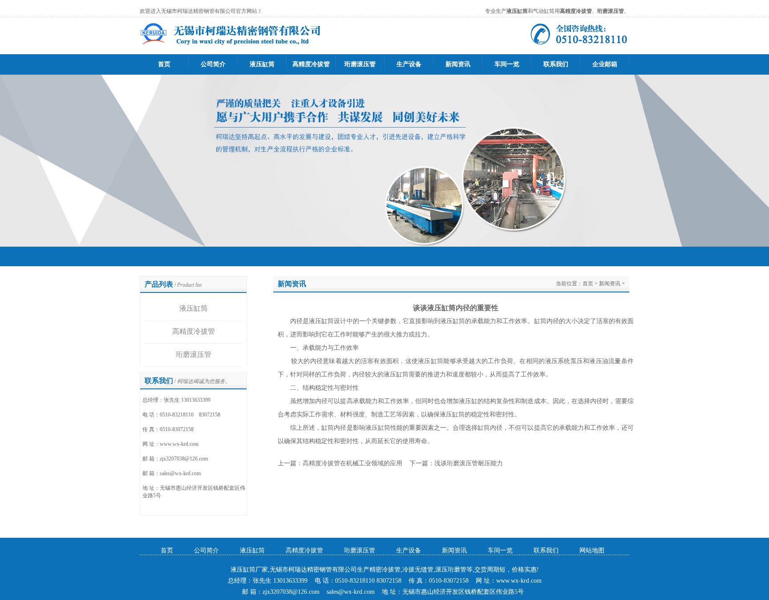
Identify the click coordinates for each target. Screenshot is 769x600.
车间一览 (506, 64)
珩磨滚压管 (360, 64)
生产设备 (409, 64)
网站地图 (591, 550)
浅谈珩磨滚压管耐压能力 (468, 463)
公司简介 (213, 64)
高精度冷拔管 (311, 64)
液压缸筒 (262, 64)
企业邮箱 (604, 64)
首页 (164, 64)
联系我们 (555, 64)
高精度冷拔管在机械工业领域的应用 (352, 463)
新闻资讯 (457, 64)
